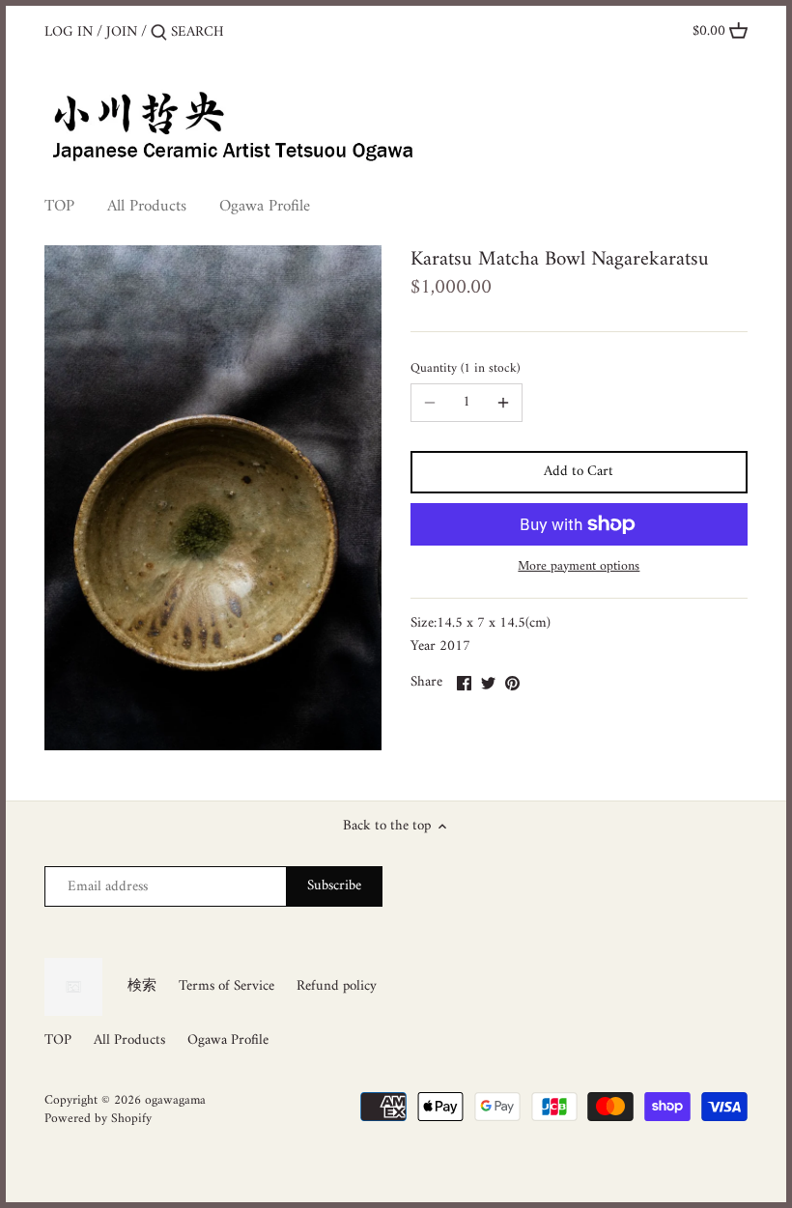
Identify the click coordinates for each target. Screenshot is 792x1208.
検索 (141, 986)
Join (121, 32)
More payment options (578, 566)
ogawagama (175, 1100)
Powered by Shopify (98, 1119)
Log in (68, 32)
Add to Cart (578, 472)
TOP (57, 1040)
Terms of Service (226, 986)
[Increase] (503, 402)
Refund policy (337, 986)
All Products (129, 1040)
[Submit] (159, 33)
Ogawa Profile (228, 1040)
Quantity (463, 369)
